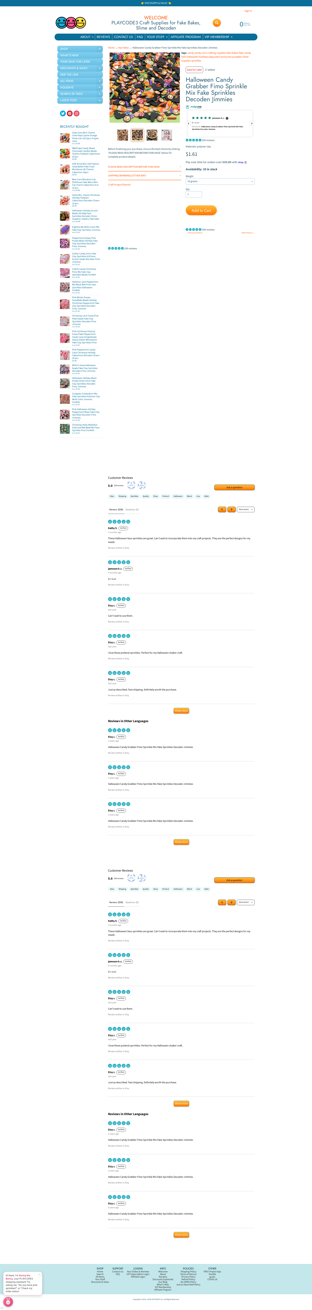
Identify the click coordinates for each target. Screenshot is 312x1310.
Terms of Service (188, 1274)
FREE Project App (212, 1271)
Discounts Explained (163, 1279)
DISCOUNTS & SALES (81, 69)
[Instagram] (76, 113)
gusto (212, 1277)
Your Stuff (100, 1279)
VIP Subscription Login (138, 1274)
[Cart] (97, 142)
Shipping (122, 496)
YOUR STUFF (158, 37)
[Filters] (232, 509)
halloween (192, 57)
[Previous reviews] (188, 123)
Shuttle (212, 1274)
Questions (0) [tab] (132, 509)
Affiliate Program (162, 1289)
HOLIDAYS (81, 88)
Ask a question (234, 487)
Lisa (198, 496)
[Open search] (222, 509)
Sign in (248, 11)
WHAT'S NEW (69, 55)
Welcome (163, 1271)
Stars (112, 496)
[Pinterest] (70, 113)
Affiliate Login (138, 1277)
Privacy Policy (188, 1277)
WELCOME (156, 17)
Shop (155, 496)
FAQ (140, 37)
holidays (203, 57)
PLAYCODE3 (156, 1299)
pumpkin (237, 57)
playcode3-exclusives (220, 57)
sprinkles (196, 60)
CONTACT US (123, 37)
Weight (189, 176)
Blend (189, 496)
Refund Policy (188, 1279)
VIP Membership (163, 1287)
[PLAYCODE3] (71, 22)
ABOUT (87, 37)
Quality (146, 496)
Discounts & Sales (100, 1282)
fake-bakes (232, 53)
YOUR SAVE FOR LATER (75, 62)
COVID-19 (212, 1279)
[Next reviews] (252, 123)
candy (191, 53)
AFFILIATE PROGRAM (186, 37)
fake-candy (245, 53)
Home (111, 48)
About (163, 1274)
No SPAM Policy (188, 1282)
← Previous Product (194, 232)
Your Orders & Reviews (138, 1271)
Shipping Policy (188, 1271)
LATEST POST (81, 101)
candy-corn (201, 53)
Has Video (123, 48)
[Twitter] (63, 113)
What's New (163, 1284)
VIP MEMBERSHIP (219, 37)
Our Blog (162, 1282)
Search (100, 1274)
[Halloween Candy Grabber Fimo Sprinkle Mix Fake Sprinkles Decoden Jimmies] (122, 135)
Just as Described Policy (188, 1284)
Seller (206, 496)
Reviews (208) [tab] (116, 509)
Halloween (178, 496)
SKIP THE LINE (69, 75)
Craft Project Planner (119, 184)
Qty (187, 189)
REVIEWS (103, 37)
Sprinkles (134, 496)
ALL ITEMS (81, 81)
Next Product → (248, 232)
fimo (183, 57)
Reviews (163, 1277)
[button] (220, 124)
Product (165, 496)
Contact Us (117, 1271)
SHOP (81, 49)
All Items (100, 1277)
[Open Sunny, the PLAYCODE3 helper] (8, 1302)
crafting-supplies (216, 53)
